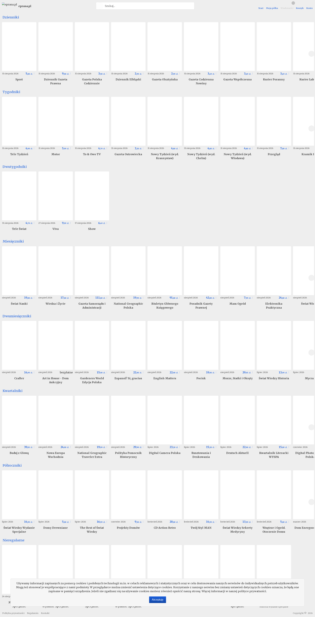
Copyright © (299, 613)
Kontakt (45, 613)
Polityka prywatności (13, 613)
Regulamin (32, 613)
